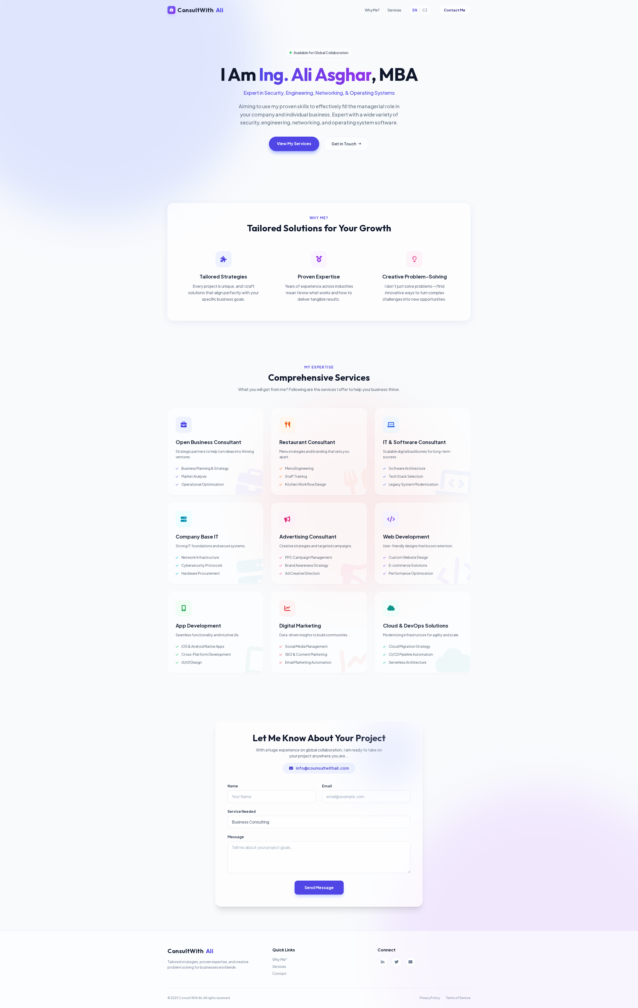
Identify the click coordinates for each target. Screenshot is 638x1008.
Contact (279, 973)
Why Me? (372, 10)
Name (233, 786)
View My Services (294, 143)
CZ (424, 10)
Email (327, 786)
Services (394, 10)
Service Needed (242, 811)
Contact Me (454, 10)
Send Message (319, 887)
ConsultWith (200, 10)
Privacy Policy (430, 998)
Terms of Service (458, 998)
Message (236, 836)
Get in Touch (343, 143)
